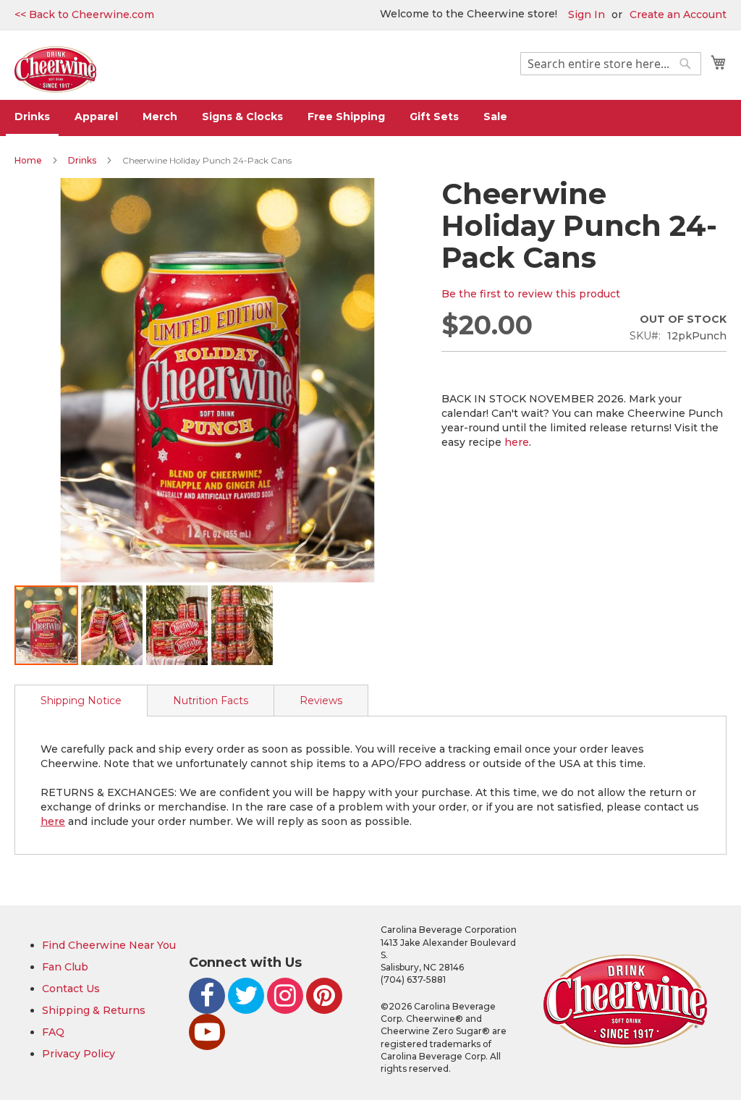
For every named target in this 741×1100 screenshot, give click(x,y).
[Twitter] (246, 996)
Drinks (82, 160)
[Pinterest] (324, 996)
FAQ (53, 1031)
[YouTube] (207, 1032)
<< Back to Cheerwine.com (84, 14)
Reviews (321, 700)
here (516, 442)
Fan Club (65, 966)
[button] (112, 625)
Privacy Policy (78, 1053)
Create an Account (678, 14)
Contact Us (71, 988)
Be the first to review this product (530, 293)
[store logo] (55, 69)
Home (28, 160)
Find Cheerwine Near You (109, 945)
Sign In (586, 14)
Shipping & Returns (93, 1010)
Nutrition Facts (210, 700)
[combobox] (610, 63)
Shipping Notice (81, 700)
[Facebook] (207, 996)
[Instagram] (285, 996)
